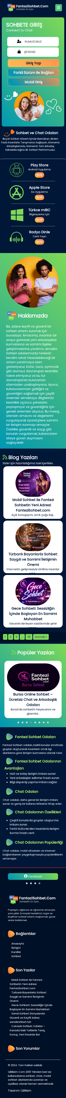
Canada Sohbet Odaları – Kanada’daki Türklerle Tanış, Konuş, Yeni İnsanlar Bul (27, 1030)
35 (29, 637)
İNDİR (39, 175)
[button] (18, 722)
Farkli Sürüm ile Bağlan (34, 72)
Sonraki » (41, 637)
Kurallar (16, 952)
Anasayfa (17, 943)
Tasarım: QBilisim (19, 1091)
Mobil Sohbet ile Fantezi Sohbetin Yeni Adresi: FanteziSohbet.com (26, 984)
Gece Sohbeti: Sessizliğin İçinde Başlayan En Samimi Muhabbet (31, 1007)
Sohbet (16, 956)
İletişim (16, 948)
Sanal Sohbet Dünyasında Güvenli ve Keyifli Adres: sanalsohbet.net (27, 1018)
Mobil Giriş (33, 82)
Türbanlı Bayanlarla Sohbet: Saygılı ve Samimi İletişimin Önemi (28, 997)
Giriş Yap (33, 63)
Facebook (34, 876)
